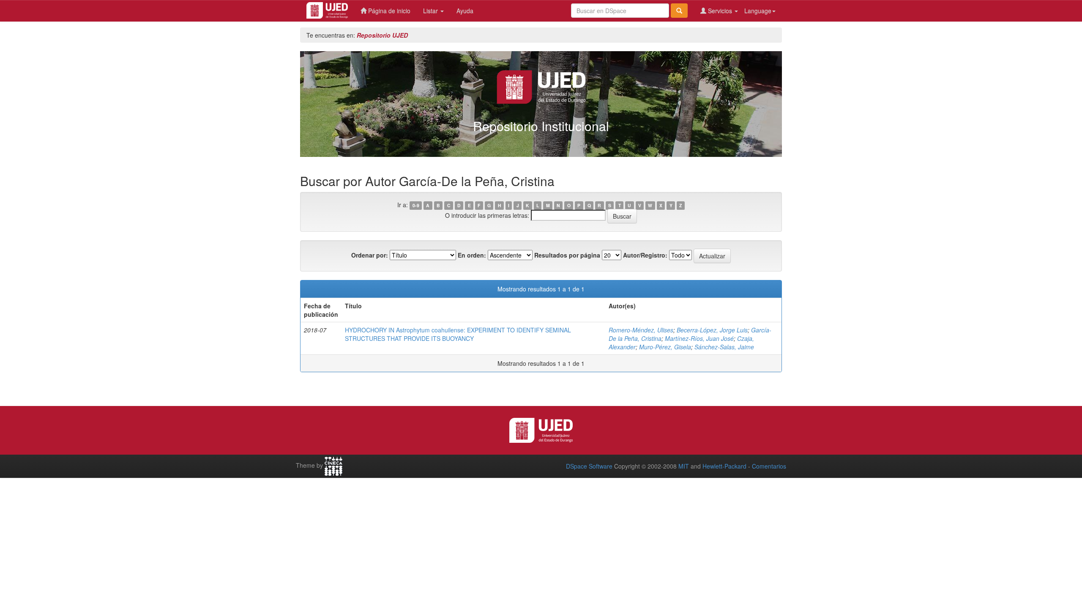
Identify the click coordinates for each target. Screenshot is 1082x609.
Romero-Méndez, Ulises (641, 330)
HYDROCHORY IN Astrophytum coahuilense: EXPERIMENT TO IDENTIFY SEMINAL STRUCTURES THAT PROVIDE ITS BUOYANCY (458, 334)
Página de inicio (388, 10)
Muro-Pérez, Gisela (665, 347)
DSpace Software (589, 466)
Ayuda (464, 10)
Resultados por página (567, 255)
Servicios (720, 10)
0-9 (416, 205)
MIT (683, 466)
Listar (431, 10)
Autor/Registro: (645, 255)
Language (757, 10)
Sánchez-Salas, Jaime (724, 347)
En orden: (472, 255)
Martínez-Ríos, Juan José (699, 338)
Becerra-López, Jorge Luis (712, 330)
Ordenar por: (369, 255)
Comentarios (769, 466)
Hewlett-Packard (724, 466)
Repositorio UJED (382, 35)
